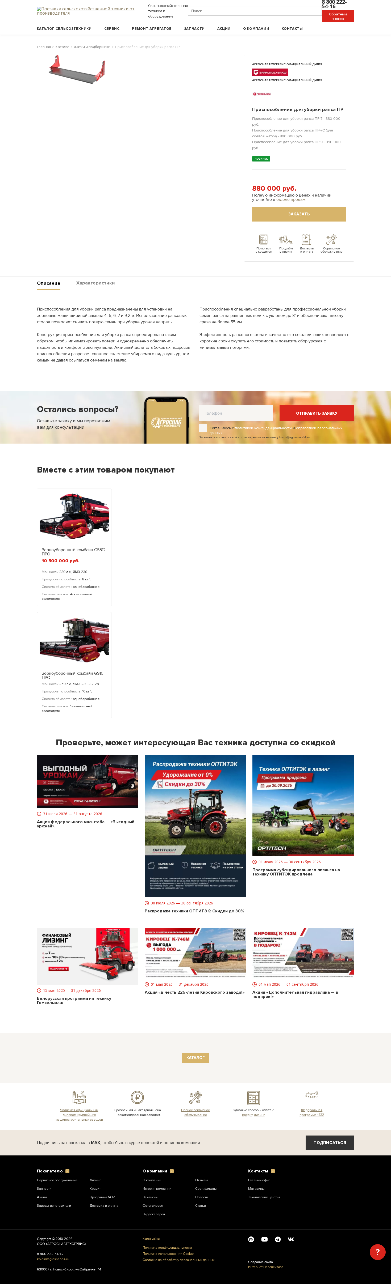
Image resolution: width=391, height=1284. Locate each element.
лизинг (259, 1115)
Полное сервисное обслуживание (195, 1112)
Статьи (200, 1206)
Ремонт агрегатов (152, 29)
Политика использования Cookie (168, 1254)
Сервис (112, 29)
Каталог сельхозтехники (64, 29)
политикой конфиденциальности (263, 428)
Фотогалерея (153, 1206)
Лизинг (95, 1180)
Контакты (292, 29)
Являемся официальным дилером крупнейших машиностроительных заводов (79, 1115)
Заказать (299, 214)
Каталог (62, 47)
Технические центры (264, 1197)
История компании (157, 1189)
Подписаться (330, 1142)
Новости (201, 1197)
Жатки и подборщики (92, 47)
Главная (44, 47)
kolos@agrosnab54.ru (53, 1259)
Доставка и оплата (104, 1206)
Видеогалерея (154, 1214)
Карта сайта (151, 1239)
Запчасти (194, 29)
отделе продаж (290, 199)
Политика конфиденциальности (167, 1247)
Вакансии (150, 1197)
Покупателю (50, 1171)
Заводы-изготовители (54, 1206)
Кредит (95, 1189)
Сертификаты (206, 1189)
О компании (256, 29)
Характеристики (95, 283)
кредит (247, 1115)
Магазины (256, 1189)
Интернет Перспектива (266, 1267)
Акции (224, 29)
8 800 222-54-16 (50, 1254)
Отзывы (201, 1180)
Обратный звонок (338, 16)
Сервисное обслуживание (57, 1180)
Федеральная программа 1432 (312, 1112)
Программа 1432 (102, 1197)
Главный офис (259, 1180)
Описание (48, 283)
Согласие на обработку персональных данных (178, 1260)
